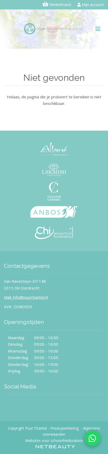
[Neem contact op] (92, 438)
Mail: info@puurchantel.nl (26, 297)
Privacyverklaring (64, 428)
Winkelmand (60, 4)
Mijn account (92, 4)
